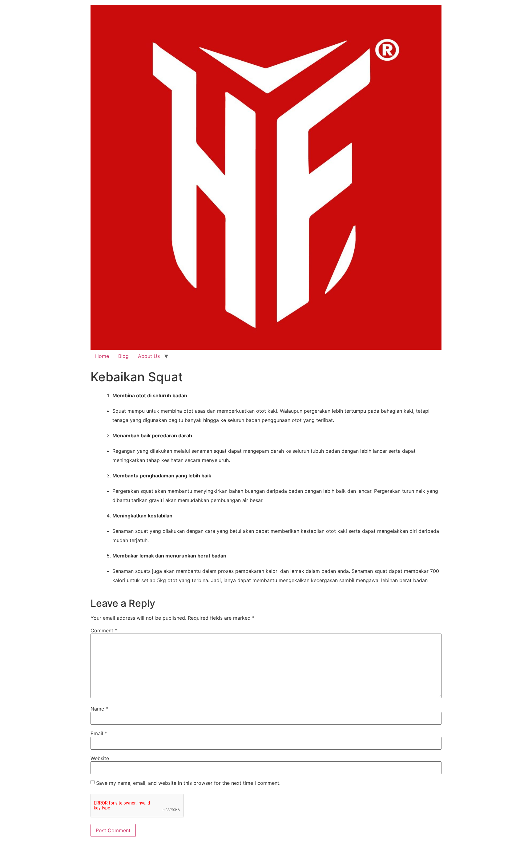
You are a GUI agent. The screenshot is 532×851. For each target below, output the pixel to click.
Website (100, 758)
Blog (123, 356)
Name (99, 708)
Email (99, 733)
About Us (149, 356)
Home (102, 356)
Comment (104, 630)
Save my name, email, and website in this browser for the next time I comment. (188, 782)
